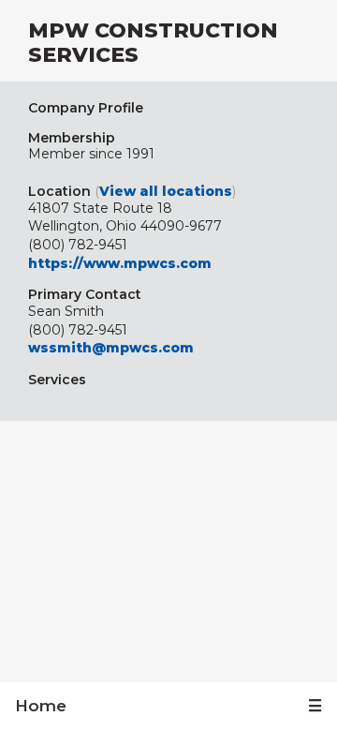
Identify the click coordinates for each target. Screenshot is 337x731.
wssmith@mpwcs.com (111, 347)
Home (40, 705)
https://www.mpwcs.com (120, 263)
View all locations (165, 191)
